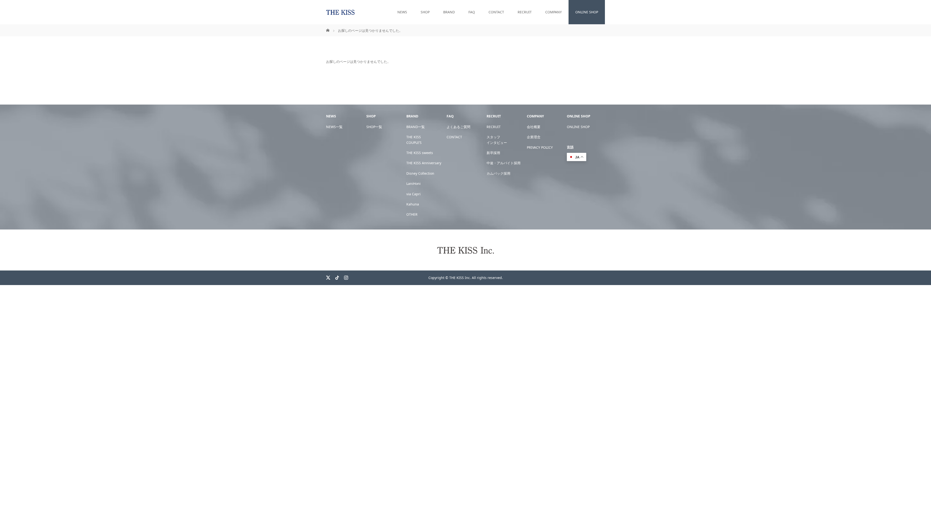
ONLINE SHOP (586, 12)
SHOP (425, 12)
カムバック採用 (498, 173)
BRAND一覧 (415, 126)
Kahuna (412, 204)
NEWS (402, 12)
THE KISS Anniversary (423, 163)
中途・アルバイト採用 (504, 163)
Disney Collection (420, 173)
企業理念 (533, 137)
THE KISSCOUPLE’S (414, 140)
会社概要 (533, 126)
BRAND (449, 12)
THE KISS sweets (419, 152)
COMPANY (553, 12)
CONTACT (496, 12)
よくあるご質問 (458, 126)
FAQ (471, 12)
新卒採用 (493, 152)
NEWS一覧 (334, 126)
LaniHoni (413, 183)
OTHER (411, 214)
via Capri (413, 194)
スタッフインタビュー (497, 140)
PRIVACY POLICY (540, 147)
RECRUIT (525, 12)
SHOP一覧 (374, 126)
